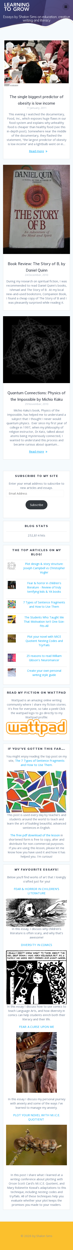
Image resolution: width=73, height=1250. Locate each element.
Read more (36, 151)
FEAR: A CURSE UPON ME (36, 1027)
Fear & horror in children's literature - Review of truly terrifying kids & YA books (44, 587)
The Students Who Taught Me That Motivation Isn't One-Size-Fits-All (44, 621)
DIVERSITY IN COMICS (36, 945)
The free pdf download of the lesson (35, 835)
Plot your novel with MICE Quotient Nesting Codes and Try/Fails (44, 641)
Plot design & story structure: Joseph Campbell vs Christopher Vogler (44, 568)
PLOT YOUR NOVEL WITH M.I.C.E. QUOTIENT (36, 1117)
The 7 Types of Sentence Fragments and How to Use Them (39, 762)
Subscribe (36, 505)
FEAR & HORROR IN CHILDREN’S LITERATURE (36, 891)
